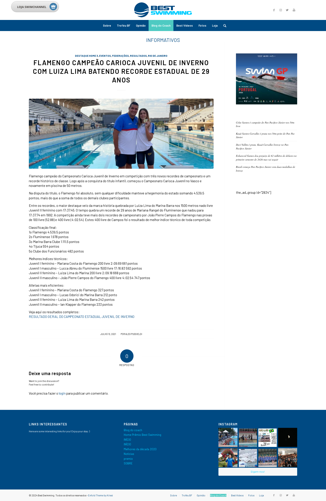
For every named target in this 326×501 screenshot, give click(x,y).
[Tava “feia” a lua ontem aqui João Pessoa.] (287, 437)
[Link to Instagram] (280, 10)
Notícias (129, 454)
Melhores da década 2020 (140, 449)
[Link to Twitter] (287, 10)
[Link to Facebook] (274, 10)
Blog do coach (133, 430)
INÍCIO (127, 439)
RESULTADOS (138, 55)
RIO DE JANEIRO (157, 55)
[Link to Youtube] (294, 10)
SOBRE (128, 463)
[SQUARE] (266, 103)
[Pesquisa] (223, 25)
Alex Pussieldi (133, 334)
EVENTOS (105, 55)
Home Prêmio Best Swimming (142, 434)
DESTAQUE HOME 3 (86, 55)
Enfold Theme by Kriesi (100, 495)
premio (128, 458)
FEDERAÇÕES (120, 55)
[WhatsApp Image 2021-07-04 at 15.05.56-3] (121, 134)
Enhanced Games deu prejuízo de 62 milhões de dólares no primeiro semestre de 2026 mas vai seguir (266, 157)
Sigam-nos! (258, 471)
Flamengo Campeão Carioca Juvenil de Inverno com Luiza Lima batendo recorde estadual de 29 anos (121, 71)
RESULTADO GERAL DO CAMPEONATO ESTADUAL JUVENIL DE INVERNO (81, 317)
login (62, 393)
